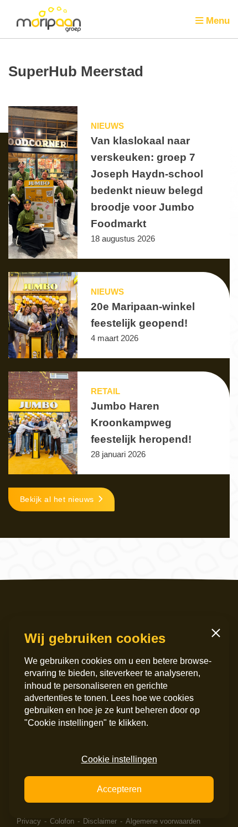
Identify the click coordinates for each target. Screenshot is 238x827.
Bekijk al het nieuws (57, 499)
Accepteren (119, 789)
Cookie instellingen (119, 759)
